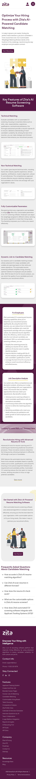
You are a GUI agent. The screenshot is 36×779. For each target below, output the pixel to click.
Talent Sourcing (7, 702)
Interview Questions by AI (10, 714)
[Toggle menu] (33, 4)
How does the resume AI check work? (17, 592)
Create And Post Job (9, 688)
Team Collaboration (8, 716)
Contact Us (6, 749)
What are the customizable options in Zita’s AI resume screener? (18, 600)
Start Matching (8, 51)
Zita (8, 212)
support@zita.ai (12, 663)
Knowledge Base (7, 762)
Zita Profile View (7, 708)
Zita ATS (5, 743)
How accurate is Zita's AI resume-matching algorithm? (18, 576)
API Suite (5, 728)
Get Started (18, 554)
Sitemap (5, 752)
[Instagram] (9, 675)
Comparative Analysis (9, 705)
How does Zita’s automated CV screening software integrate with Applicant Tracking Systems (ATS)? (18, 611)
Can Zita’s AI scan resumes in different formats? (16, 584)
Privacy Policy (10, 774)
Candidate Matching (9, 697)
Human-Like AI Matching (10, 694)
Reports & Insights (8, 722)
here (33, 428)
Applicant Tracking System (11, 685)
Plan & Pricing (7, 740)
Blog (3, 764)
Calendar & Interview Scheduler (12, 711)
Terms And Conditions (24, 774)
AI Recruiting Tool (8, 725)
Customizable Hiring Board (11, 699)
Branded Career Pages (9, 691)
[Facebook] (2, 675)
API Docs (5, 730)
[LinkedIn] (6, 675)
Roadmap (5, 746)
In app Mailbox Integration (10, 719)
